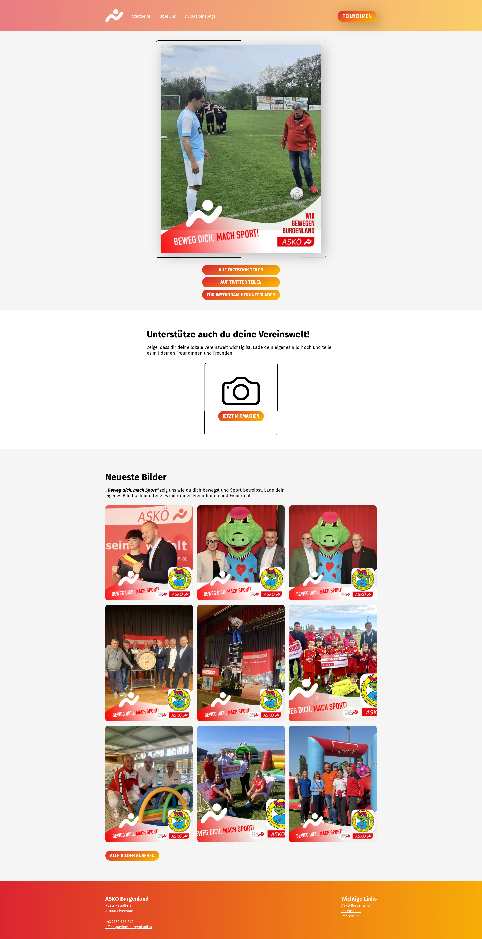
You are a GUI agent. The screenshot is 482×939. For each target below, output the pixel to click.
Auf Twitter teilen (241, 282)
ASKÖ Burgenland (355, 905)
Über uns (167, 16)
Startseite (141, 16)
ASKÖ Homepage (200, 16)
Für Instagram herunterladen (241, 295)
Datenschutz (351, 911)
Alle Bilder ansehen (132, 855)
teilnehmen (357, 16)
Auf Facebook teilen (241, 270)
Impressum (350, 916)
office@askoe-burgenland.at (128, 927)
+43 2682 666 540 (119, 922)
